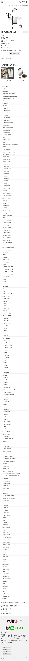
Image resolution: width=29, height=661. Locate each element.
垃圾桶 (4, 264)
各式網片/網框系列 (7, 537)
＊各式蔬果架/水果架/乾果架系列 (9, 93)
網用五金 (5, 375)
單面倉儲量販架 (6, 481)
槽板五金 (5, 362)
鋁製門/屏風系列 (6, 161)
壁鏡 (4, 571)
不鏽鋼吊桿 (5, 305)
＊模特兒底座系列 (6, 596)
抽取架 (4, 517)
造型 (9, 640)
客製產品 (4, 598)
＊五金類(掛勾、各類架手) (7, 313)
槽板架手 (6, 365)
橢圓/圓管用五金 (7, 340)
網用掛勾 (6, 414)
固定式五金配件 (7, 323)
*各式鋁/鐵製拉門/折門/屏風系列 (9, 152)
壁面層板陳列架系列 (8, 122)
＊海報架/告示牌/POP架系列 (8, 293)
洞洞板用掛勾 (7, 411)
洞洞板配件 (6, 325)
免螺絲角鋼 (6, 436)
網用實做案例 (7, 387)
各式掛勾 (5, 522)
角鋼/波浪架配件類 (7, 448)
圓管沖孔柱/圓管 (7, 421)
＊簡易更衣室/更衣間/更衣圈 (8, 98)
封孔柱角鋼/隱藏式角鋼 (9, 438)
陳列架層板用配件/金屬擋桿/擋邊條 (10, 144)
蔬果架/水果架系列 (7, 210)
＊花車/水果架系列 (6, 198)
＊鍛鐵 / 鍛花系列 (6, 542)
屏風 (6, 637)
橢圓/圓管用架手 (8, 342)
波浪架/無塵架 (6, 446)
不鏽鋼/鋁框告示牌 (7, 250)
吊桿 (4, 137)
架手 (7, 638)
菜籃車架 (6, 505)
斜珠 (4, 638)
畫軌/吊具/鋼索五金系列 (9, 392)
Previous (2, 75)
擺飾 (4, 591)
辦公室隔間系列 (7, 188)
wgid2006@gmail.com (7, 613)
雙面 (8, 642)
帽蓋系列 (6, 399)
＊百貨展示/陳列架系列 (7, 215)
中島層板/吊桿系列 (7, 220)
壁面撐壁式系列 (7, 117)
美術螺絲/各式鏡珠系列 (9, 394)
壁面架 (24, 635)
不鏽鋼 (3, 635)
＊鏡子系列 (5, 58)
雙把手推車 (6, 507)
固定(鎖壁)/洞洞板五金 (8, 315)
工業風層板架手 (6, 130)
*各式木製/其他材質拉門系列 (8, 195)
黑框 (12, 642)
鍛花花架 (5, 552)
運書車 (4, 288)
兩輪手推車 (6, 512)
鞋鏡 (4, 583)
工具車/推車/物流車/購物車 (9, 498)
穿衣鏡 (14, 602)
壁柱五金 (5, 328)
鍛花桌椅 (5, 559)
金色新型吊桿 (6, 303)
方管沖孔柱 (6, 428)
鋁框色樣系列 (6, 156)
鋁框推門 (6, 183)
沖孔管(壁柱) (6, 419)
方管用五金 (6, 350)
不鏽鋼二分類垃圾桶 (8, 269)
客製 (3, 637)
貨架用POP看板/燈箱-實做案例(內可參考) (13, 475)
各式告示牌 (5, 252)
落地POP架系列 (6, 515)
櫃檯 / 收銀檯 (6, 488)
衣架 (21, 638)
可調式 (2, 602)
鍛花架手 (5, 561)
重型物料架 (5, 485)
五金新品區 (5, 416)
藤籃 (4, 520)
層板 (16, 637)
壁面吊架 (5, 105)
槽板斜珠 (6, 367)
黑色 (24, 602)
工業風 (23, 637)
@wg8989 (2, 658)
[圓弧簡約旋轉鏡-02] (14, 18)
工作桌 (4, 279)
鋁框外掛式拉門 (7, 166)
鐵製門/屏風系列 (6, 193)
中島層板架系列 (7, 222)
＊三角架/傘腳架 (5, 540)
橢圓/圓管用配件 (8, 347)
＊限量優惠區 (5, 88)
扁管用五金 (6, 352)
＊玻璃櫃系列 (5, 213)
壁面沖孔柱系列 (7, 120)
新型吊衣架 (5, 301)
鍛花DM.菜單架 (6, 544)
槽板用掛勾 (6, 409)
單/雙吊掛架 (5, 310)
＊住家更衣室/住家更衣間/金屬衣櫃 (9, 96)
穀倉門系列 (5, 190)
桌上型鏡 (5, 581)
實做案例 (5, 463)
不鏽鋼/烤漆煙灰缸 (7, 262)
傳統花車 (5, 203)
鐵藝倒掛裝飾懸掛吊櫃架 (8, 127)
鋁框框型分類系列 (7, 159)
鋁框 (13, 640)
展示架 (4, 588)
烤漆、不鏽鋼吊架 (7, 237)
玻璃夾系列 (6, 397)
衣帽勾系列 (6, 401)
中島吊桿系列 (7, 225)
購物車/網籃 (5, 493)
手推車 (4, 284)
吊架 (15, 635)
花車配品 (5, 207)
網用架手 (6, 379)
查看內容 (7, 82)
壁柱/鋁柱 (6, 426)
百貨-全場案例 (6, 217)
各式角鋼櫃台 (6, 444)
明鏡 (10, 602)
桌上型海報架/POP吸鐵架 (8, 495)
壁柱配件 (6, 335)
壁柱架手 (6, 330)
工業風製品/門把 (6, 149)
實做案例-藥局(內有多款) (9, 456)
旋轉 (7, 602)
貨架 (4, 640)
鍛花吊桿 (5, 554)
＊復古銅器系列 (5, 586)
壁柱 (21, 635)
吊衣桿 (19, 635)
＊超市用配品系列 (6, 490)
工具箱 (4, 281)
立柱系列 (6, 115)
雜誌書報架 (5, 286)
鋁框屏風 (6, 180)
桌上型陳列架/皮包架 (7, 242)
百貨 (16, 638)
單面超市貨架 (6, 466)
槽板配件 (6, 370)
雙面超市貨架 (6, 468)
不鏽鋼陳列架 (6, 524)
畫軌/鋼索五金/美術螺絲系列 (9, 389)
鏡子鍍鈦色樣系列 (7, 578)
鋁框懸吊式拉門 (7, 168)
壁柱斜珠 (6, 333)
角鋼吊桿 (5, 441)
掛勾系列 (5, 404)
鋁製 (21, 640)
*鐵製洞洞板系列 (5, 100)
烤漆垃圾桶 (6, 276)
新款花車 (5, 200)
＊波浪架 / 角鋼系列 (6, 431)
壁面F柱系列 (7, 110)
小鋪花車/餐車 (6, 205)
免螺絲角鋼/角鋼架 (7, 434)
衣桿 (24, 638)
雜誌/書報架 (5, 532)
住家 (12, 635)
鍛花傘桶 (5, 549)
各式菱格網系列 (6, 132)
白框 (14, 638)
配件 (11, 640)
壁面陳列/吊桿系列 (7, 227)
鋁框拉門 (15, 640)
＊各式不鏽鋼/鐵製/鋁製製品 (8, 247)
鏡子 (4, 593)
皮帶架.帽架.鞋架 (7, 240)
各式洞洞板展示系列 (7, 134)
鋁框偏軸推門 (7, 185)
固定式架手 (6, 318)
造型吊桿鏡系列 (6, 569)
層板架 (19, 637)
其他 (4, 244)
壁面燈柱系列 (7, 108)
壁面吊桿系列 (7, 112)
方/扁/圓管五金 (6, 338)
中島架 (6, 635)
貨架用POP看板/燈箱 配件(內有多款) (12, 473)
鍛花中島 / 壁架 (6, 547)
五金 (9, 635)
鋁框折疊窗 (6, 178)
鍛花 (23, 640)
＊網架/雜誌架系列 (6, 527)
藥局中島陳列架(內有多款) (9, 458)
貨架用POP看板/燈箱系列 (8, 471)
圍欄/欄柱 (5, 254)
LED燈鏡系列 (6, 576)
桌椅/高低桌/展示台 (7, 139)
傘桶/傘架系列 (6, 259)
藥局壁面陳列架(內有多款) (9, 461)
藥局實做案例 (6, 453)
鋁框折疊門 (6, 173)
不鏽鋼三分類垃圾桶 (8, 271)
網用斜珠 (6, 382)
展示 (9, 637)
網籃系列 (5, 530)
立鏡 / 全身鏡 (9, 58)
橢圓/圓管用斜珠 (8, 345)
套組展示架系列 (6, 298)
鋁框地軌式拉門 (7, 164)
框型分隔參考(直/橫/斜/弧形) (9, 154)
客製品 (4, 146)
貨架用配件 (5, 478)
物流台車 (6, 510)
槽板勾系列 (6, 372)
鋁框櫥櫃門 (6, 176)
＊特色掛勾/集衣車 (6, 564)
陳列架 (4, 142)
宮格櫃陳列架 (6, 125)
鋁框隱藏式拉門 (7, 171)
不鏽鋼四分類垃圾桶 (8, 274)
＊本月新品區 (5, 91)
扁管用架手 (7, 355)
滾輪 (12, 602)
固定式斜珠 (6, 320)
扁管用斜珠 (7, 357)
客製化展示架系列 (7, 235)
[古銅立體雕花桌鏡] (24, 32)
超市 (6, 640)
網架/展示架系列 (6, 534)
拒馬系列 (5, 257)
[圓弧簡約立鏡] (27, 32)
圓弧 (5, 602)
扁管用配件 (7, 360)
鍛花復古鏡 (5, 556)
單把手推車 (6, 500)
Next (26, 75)
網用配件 (6, 384)
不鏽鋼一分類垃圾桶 (8, 266)
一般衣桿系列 (6, 308)
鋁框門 (19, 640)
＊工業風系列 (5, 103)
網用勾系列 (6, 377)
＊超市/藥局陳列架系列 (7, 451)
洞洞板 (9, 638)
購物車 (5, 503)
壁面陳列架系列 (7, 230)
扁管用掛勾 (6, 407)
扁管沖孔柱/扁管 (7, 424)
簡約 (17, 602)
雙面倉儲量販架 (6, 483)
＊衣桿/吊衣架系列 (6, 296)
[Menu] (26, 2)
